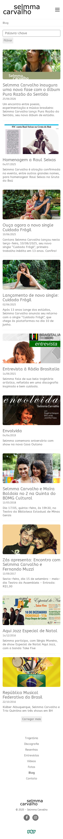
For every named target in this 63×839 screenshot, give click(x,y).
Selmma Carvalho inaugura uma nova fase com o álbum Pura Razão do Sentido (31, 90)
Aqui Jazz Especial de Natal (30, 630)
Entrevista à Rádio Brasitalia (31, 369)
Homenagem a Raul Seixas (29, 159)
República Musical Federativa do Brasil (23, 695)
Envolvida (12, 430)
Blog (5, 22)
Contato (31, 778)
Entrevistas (31, 755)
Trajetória (31, 738)
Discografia (31, 744)
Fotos (31, 767)
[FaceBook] (27, 817)
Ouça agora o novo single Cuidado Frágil (28, 227)
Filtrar (8, 40)
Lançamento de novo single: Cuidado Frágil (31, 297)
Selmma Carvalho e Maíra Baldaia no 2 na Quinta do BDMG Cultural (29, 493)
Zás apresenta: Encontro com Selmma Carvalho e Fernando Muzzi (31, 564)
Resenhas (31, 749)
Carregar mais (31, 719)
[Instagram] (35, 817)
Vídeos (31, 761)
